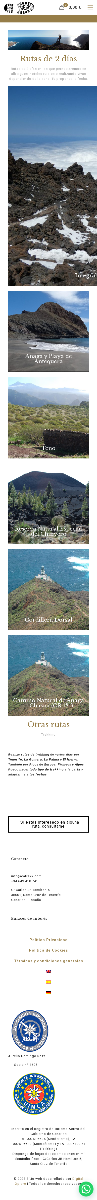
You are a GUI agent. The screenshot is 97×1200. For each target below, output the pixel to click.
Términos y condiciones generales (48, 961)
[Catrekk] (19, 7)
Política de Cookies (48, 950)
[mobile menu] (90, 7)
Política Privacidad (49, 940)
